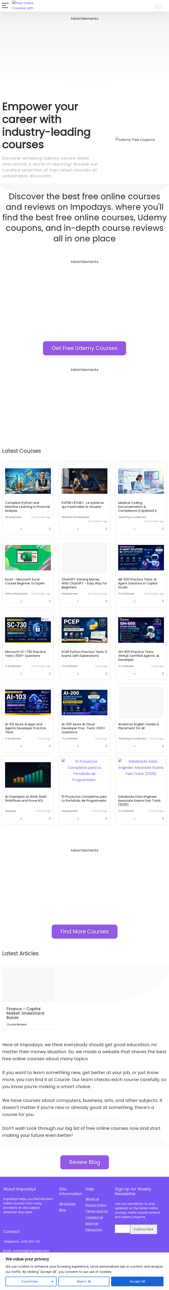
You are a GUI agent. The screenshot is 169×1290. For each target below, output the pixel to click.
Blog (62, 1210)
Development (13, 517)
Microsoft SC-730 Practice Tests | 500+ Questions (25, 654)
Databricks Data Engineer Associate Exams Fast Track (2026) (139, 800)
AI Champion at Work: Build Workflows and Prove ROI (25, 798)
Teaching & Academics (132, 517)
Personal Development (75, 517)
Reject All (84, 1281)
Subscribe (144, 1229)
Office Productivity (16, 593)
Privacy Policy (96, 1205)
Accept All (137, 1281)
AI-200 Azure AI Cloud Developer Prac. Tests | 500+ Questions (83, 728)
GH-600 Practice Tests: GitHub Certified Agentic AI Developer (138, 656)
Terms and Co (97, 1211)
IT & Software (126, 593)
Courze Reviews (17, 1024)
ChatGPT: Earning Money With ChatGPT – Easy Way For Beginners (84, 583)
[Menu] (5, 6)
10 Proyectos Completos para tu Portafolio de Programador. (84, 798)
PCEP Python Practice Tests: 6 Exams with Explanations (84, 654)
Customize (29, 1281)
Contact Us (94, 1217)
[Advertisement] (84, 52)
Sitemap (92, 1223)
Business (10, 811)
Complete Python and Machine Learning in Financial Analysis (27, 507)
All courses (67, 1204)
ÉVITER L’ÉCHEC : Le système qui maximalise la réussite (83, 505)
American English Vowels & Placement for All (138, 726)
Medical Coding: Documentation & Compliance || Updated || (137, 507)
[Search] (147, 6)
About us (92, 1199)
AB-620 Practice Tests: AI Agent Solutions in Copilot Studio (138, 583)
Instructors (94, 1229)
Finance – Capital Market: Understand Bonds (25, 1013)
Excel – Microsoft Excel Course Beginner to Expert (25, 581)
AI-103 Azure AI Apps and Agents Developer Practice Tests (25, 728)
